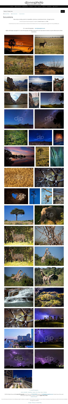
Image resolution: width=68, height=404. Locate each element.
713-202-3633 (34, 394)
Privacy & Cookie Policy (36, 402)
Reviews (49, 6)
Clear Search (22, 13)
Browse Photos (6, 13)
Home (11, 6)
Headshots (25, 6)
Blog (39, 6)
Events (31, 6)
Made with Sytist (34, 396)
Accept (29, 402)
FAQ (35, 6)
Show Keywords (14, 13)
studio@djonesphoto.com (47, 394)
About (44, 6)
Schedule (18, 6)
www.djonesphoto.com (40, 28)
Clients (56, 6)
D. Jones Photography (34, 390)
